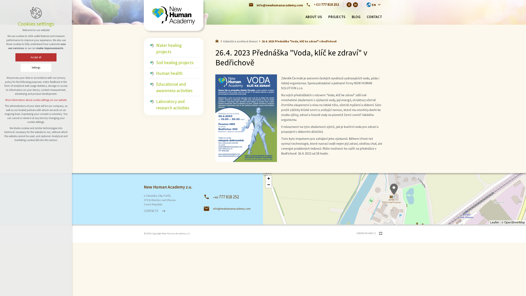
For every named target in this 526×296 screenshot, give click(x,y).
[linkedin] (355, 4)
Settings (36, 67)
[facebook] (349, 4)
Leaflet (494, 222)
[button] (394, 189)
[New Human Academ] (173, 15)
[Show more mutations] (379, 4)
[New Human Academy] (218, 40)
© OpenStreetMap (513, 222)
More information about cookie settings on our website (36, 100)
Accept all (36, 57)
